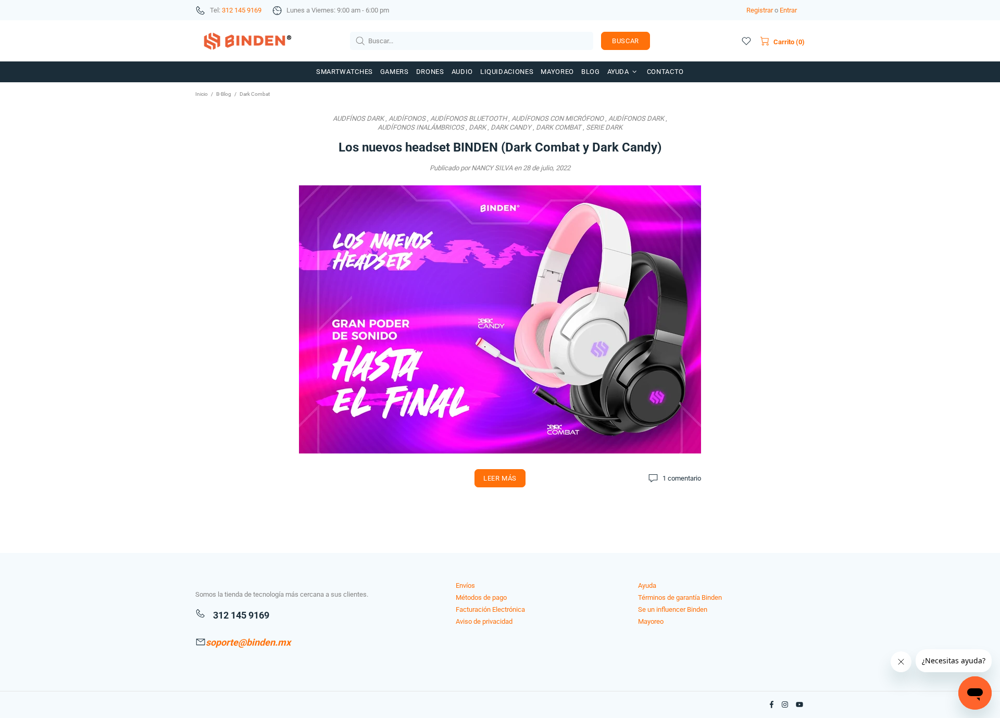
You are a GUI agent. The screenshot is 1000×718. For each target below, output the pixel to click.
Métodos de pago (481, 597)
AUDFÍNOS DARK (358, 118)
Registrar (759, 10)
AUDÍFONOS (407, 118)
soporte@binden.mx (248, 642)
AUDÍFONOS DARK (636, 118)
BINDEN (247, 40)
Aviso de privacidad (484, 621)
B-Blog (223, 94)
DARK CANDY (511, 127)
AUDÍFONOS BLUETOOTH (468, 118)
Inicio (201, 94)
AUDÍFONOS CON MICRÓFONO (557, 118)
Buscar (625, 41)
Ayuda (647, 585)
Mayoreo (651, 621)
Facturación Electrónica (490, 609)
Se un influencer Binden (672, 609)
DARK (477, 127)
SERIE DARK (604, 127)
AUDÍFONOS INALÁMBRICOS (421, 127)
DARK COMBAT (558, 127)
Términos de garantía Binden (680, 597)
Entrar (788, 10)
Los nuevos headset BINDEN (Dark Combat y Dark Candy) (500, 147)
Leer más (500, 478)
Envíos (465, 585)
